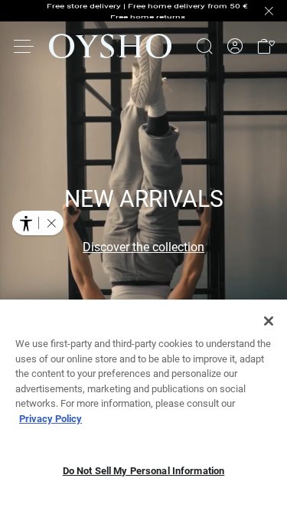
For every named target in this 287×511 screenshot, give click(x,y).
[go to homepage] (110, 45)
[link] (235, 46)
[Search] (204, 46)
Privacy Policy (50, 418)
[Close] (268, 321)
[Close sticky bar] (268, 10)
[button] (265, 46)
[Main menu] (24, 46)
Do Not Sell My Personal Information (144, 471)
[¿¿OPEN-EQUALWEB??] (38, 223)
